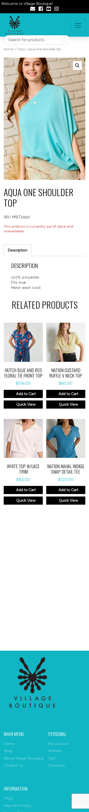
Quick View (26, 404)
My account (58, 744)
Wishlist (55, 751)
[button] (77, 65)
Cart (51, 758)
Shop (8, 751)
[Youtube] (48, 9)
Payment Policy (17, 805)
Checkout (56, 765)
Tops (21, 49)
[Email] (32, 9)
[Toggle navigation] (78, 25)
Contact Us (13, 765)
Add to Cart (26, 394)
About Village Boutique (24, 758)
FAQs (8, 798)
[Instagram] (56, 9)
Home (9, 49)
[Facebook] (40, 9)
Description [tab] (17, 250)
